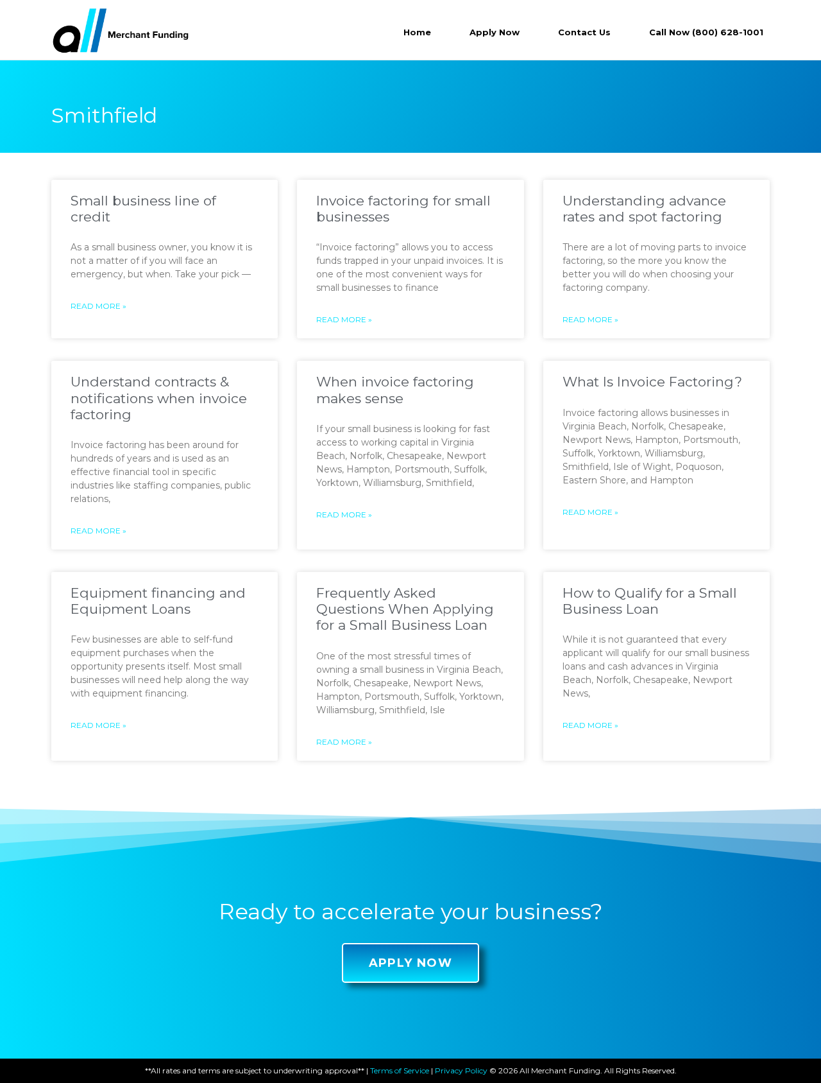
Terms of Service (399, 1070)
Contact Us (584, 32)
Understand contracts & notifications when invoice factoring (159, 398)
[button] (411, 963)
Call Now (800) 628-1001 (706, 32)
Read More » (98, 306)
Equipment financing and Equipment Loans (158, 601)
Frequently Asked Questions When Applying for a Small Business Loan (405, 609)
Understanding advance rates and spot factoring (644, 209)
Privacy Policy (461, 1070)
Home (417, 32)
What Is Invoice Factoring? (652, 382)
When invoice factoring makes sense (395, 390)
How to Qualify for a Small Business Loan (650, 601)
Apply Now (495, 32)
